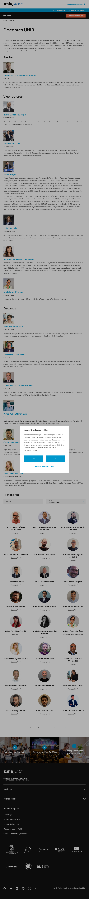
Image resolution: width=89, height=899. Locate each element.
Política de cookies (30, 450)
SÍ (55, 458)
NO (34, 458)
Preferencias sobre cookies (44, 466)
